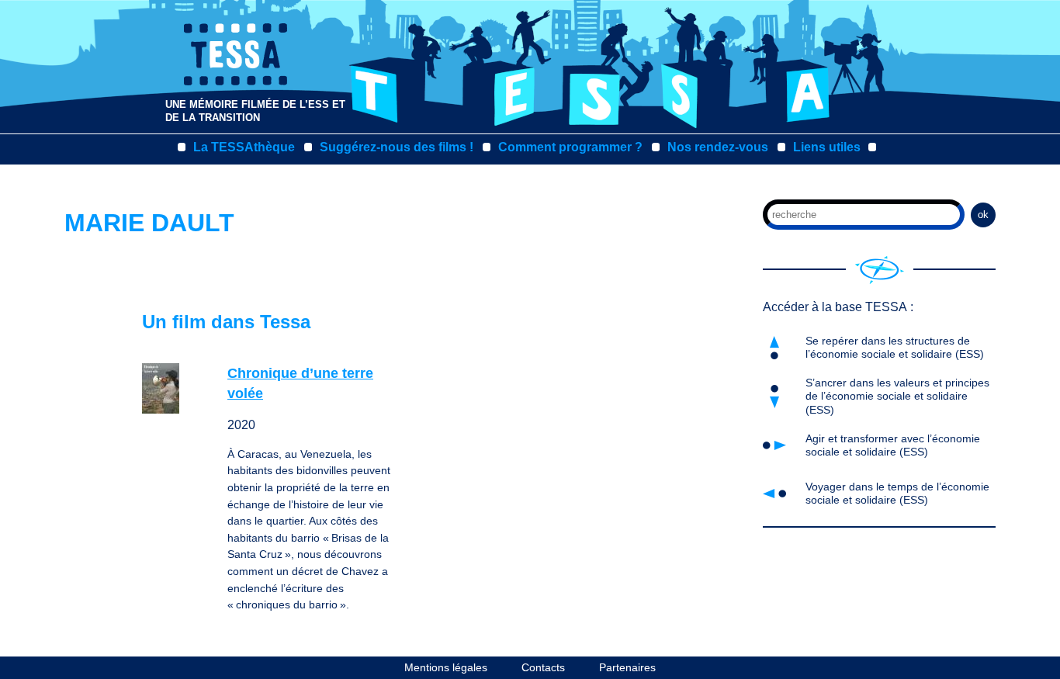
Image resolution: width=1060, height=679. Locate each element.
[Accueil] (879, 270)
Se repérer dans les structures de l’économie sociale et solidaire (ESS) (894, 347)
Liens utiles (827, 147)
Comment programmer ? (570, 147)
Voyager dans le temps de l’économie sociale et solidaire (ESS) (897, 493)
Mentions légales (445, 667)
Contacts (543, 667)
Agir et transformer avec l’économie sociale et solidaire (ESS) (892, 445)
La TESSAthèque (244, 147)
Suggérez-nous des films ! (396, 147)
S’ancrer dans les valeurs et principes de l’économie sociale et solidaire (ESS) (897, 396)
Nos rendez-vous (717, 147)
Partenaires (627, 667)
